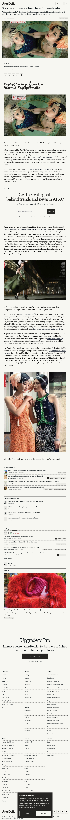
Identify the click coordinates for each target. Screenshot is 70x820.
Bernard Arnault (7, 761)
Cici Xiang (5, 787)
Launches (63, 483)
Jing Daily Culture (7, 701)
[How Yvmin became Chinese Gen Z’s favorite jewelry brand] (5, 477)
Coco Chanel (6, 791)
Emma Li (6, 544)
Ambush (27, 771)
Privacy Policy (38, 216)
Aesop (27, 752)
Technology (28, 697)
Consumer (28, 710)
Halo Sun (11, 549)
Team (3, 694)
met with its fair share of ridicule (43, 157)
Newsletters (51, 745)
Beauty (27, 675)
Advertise (5, 681)
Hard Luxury (28, 681)
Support (49, 752)
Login (40, 661)
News (66, 18)
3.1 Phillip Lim (29, 742)
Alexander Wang (30, 758)
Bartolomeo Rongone (8, 755)
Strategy (57, 478)
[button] (57, 3)
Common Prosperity (53, 697)
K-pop (49, 730)
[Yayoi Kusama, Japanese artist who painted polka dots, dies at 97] (5, 471)
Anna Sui (27, 774)
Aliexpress (28, 765)
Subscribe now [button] (35, 656)
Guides (64, 538)
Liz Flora (4, 18)
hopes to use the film (26, 314)
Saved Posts (51, 748)
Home (4, 675)
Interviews (50, 727)
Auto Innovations (52, 675)
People (27, 727)
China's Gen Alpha (53, 681)
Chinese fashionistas (54, 338)
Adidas (27, 748)
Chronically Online (53, 691)
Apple (26, 781)
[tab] (14, 529)
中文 (3, 707)
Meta (26, 691)
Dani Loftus (5, 794)
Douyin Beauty (51, 704)
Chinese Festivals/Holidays (59, 549)
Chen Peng (5, 778)
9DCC (26, 745)
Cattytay (4, 771)
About (4, 678)
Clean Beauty (51, 694)
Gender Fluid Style (53, 720)
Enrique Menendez (13, 483)
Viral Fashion (63, 478)
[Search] (62, 3)
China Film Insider (7, 704)
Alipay (26, 768)
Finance (27, 714)
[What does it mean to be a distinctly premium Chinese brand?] (5, 488)
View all (49, 733)
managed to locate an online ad (37, 169)
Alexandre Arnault (7, 748)
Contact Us (64, 817)
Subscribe (50, 755)
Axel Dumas (5, 752)
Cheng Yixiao (6, 784)
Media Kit (5, 688)
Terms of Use (47, 216)
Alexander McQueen (8, 745)
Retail (26, 694)
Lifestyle (27, 684)
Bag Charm (50, 678)
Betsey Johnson (7, 765)
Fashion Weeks (52, 710)
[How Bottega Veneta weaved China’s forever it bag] (35, 590)
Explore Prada (7, 558)
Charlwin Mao (6, 774)
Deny (27, 813)
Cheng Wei (5, 781)
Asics (26, 787)
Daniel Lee (5, 797)
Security (4, 691)
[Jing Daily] (8, 3)
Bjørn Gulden (6, 768)
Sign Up (51, 211)
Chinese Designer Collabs (55, 684)
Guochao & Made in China (60, 489)
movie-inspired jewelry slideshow (33, 229)
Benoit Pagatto (6, 758)
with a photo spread (11, 229)
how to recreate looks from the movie (46, 329)
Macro (60, 555)
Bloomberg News (12, 472)
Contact (4, 684)
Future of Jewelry (52, 717)
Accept (43, 813)
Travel (26, 701)
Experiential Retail (53, 707)
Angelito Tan (11, 489)
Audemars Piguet (30, 791)
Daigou (49, 701)
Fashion (62, 18)
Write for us (5, 697)
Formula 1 (50, 714)
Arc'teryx (27, 784)
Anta (26, 778)
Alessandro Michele (8, 742)
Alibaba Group (29, 761)
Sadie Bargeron (12, 478)
